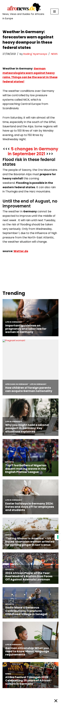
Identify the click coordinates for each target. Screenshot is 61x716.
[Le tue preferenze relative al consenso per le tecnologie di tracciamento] (58, 537)
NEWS (54, 54)
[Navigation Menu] (54, 11)
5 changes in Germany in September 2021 (33, 151)
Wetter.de (21, 251)
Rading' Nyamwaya (35, 54)
